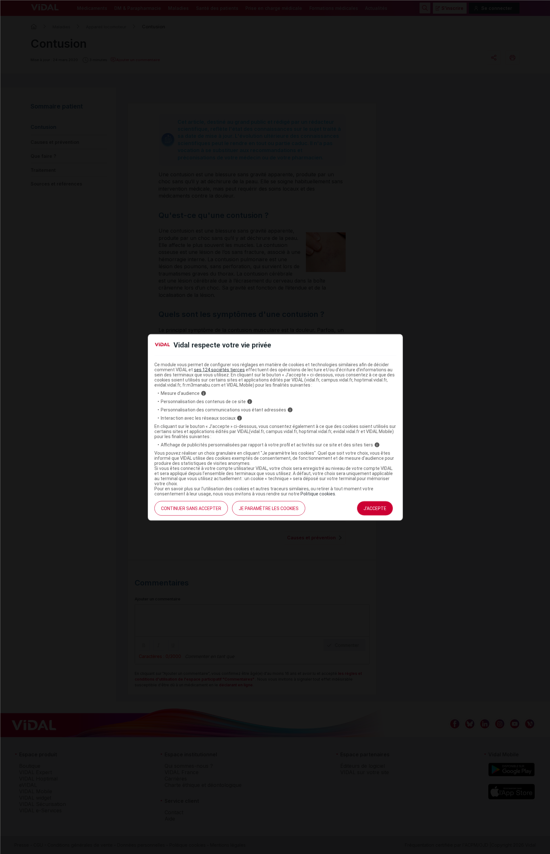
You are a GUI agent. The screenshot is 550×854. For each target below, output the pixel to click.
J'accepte (374, 508)
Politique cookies (317, 493)
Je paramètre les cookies (269, 508)
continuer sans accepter (191, 508)
